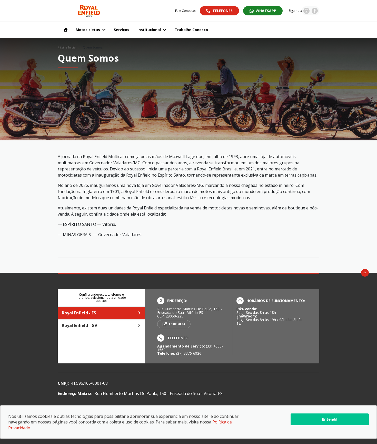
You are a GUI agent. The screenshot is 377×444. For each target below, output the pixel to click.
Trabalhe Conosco (191, 29)
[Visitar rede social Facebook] (315, 12)
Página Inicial (67, 47)
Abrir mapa (177, 324)
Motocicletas (88, 29)
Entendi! (329, 419)
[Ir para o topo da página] (365, 273)
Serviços (121, 29)
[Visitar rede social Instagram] (306, 12)
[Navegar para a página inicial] (65, 30)
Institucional (149, 29)
